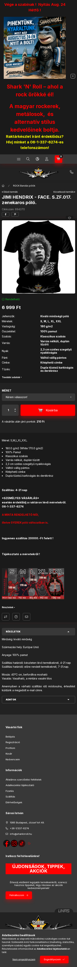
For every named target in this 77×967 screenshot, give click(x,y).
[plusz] (15, 407)
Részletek (7, 607)
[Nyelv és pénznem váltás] (37, 159)
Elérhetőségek (14, 802)
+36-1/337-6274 (71, 172)
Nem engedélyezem (24, 959)
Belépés (10, 736)
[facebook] (5, 214)
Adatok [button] (11, 699)
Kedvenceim (13, 759)
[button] (38, 257)
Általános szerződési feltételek (23, 779)
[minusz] (15, 413)
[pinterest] (15, 214)
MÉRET (6, 390)
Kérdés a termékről (16, 616)
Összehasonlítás (5, 616)
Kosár (9, 753)
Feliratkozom (17, 895)
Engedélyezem (52, 959)
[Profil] (46, 159)
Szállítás (10, 796)
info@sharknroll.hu (21, 833)
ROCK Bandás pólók (24, 185)
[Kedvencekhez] (69, 218)
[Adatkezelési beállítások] (29, 843)
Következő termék (63, 191)
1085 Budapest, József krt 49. (27, 822)
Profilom (10, 747)
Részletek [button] (13, 631)
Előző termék (11, 191)
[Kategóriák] (18, 159)
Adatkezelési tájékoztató (20, 785)
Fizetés (10, 790)
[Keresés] (28, 159)
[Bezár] (73, 76)
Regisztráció (13, 742)
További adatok (11, 377)
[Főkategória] (3, 185)
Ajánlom (26, 616)
